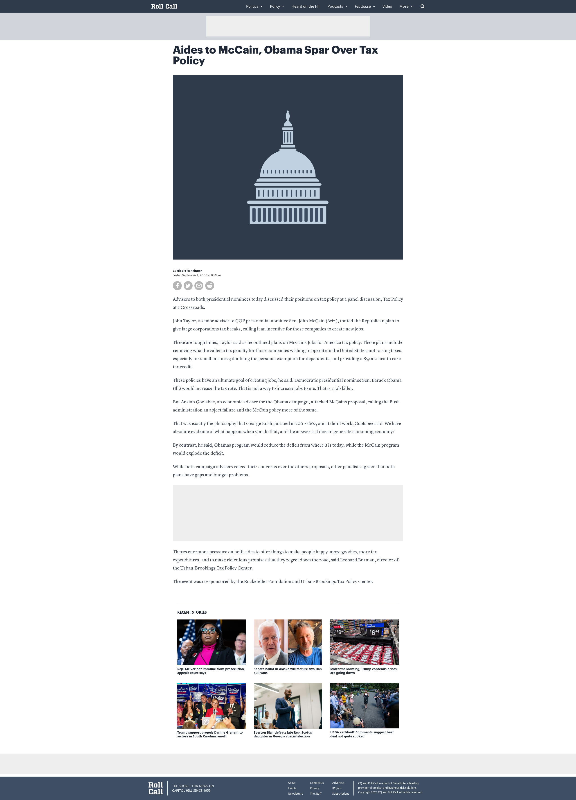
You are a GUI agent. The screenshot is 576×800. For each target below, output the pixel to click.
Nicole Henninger (189, 270)
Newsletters (295, 793)
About (291, 783)
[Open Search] (422, 6)
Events (292, 788)
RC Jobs (337, 788)
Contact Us (317, 783)
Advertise (338, 783)
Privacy (314, 788)
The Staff (315, 793)
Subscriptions (340, 793)
